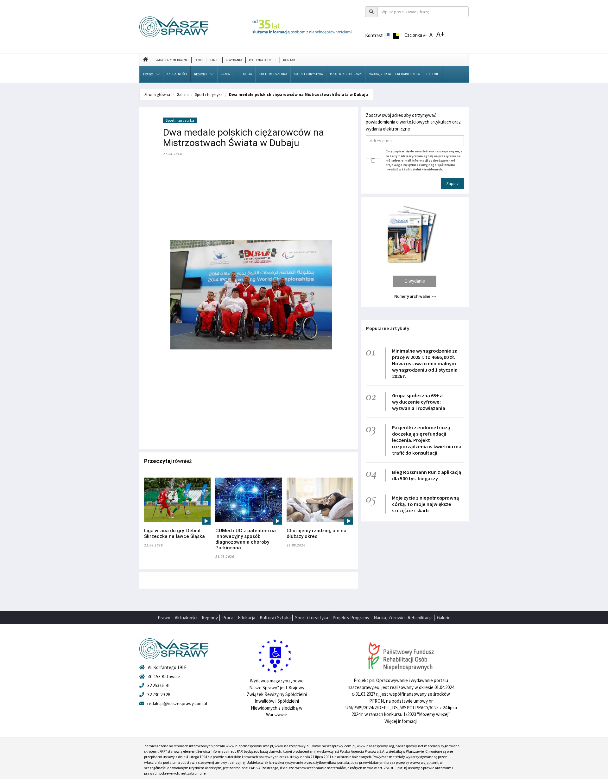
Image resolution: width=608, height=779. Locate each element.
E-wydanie (414, 281)
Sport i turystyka (308, 74)
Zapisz (452, 183)
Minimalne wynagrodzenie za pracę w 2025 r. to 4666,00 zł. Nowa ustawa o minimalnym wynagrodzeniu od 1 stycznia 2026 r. (425, 363)
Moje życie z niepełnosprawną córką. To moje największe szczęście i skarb (425, 504)
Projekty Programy (346, 74)
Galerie (433, 74)
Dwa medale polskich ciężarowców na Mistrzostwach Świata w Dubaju (298, 94)
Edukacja (244, 74)
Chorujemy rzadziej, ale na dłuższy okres (316, 533)
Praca (225, 74)
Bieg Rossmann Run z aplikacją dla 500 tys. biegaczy (426, 475)
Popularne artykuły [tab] (387, 328)
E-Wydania (234, 60)
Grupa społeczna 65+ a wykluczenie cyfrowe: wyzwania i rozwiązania (418, 401)
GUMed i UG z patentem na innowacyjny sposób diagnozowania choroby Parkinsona (245, 539)
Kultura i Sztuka (273, 74)
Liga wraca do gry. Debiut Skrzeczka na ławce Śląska (174, 533)
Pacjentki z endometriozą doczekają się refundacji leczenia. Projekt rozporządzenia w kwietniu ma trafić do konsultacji (426, 440)
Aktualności (177, 74)
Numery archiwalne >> (415, 296)
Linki (214, 60)
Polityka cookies (262, 60)
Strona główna (157, 94)
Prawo (148, 74)
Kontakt (290, 60)
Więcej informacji (400, 721)
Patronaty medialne (171, 60)
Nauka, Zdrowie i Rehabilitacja (394, 74)
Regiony (200, 74)
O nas (199, 60)
